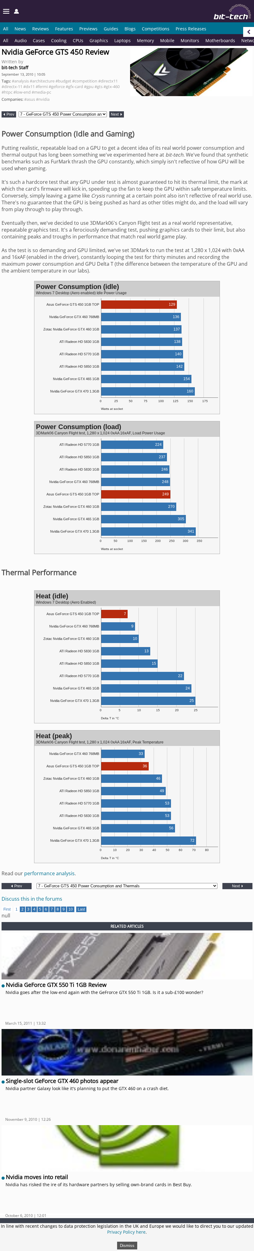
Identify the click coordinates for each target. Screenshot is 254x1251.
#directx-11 (12, 86)
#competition (84, 81)
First (7, 909)
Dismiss (127, 1245)
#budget (63, 81)
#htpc (7, 92)
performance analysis (49, 873)
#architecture (42, 81)
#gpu (89, 86)
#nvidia (43, 99)
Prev (10, 114)
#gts (98, 86)
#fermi (42, 86)
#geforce (57, 86)
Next (115, 114)
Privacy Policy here (126, 1232)
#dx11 (29, 86)
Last (81, 909)
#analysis (20, 81)
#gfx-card (74, 86)
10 (70, 909)
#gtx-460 (111, 86)
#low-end (22, 92)
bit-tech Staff (15, 67)
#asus (29, 99)
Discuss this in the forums (32, 898)
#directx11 (108, 81)
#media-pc (41, 92)
